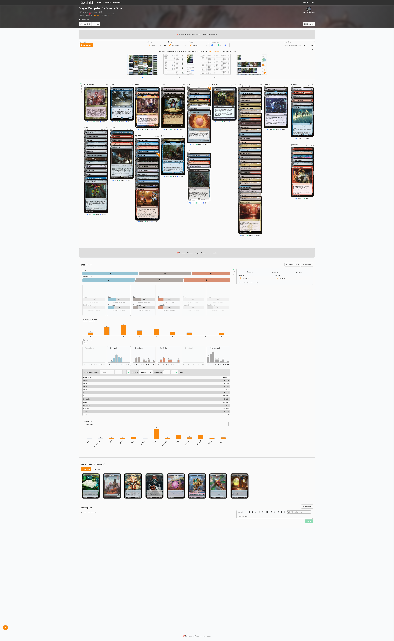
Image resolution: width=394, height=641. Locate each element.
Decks (99, 2)
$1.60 (206, 203)
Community (107, 2)
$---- (219, 122)
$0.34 (97, 122)
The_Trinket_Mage (308, 12)
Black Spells (139, 348)
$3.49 (116, 122)
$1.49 (270, 129)
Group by (171, 42)
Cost (84, 270)
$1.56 (129, 180)
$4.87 (200, 144)
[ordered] (267, 512)
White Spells (89, 348)
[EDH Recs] (81, 92)
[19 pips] (110, 273)
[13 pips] (211, 273)
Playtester (310, 24)
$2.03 (155, 222)
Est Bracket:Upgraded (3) (106, 14)
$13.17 (251, 235)
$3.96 (122, 122)
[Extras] (81, 95)
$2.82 (181, 129)
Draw (132, 442)
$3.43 (148, 222)
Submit (309, 521)
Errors (93, 14)
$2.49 (141, 222)
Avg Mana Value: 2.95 (89, 319)
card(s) (181, 372)
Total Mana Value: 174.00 (88, 321)
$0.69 (167, 176)
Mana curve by (87, 340)
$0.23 (103, 214)
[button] (242, 512)
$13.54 (258, 235)
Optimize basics (293, 264)
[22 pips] (207, 280)
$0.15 (181, 176)
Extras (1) (97, 469)
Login (312, 2)
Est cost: (92, 16)
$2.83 (174, 129)
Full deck (299, 272)
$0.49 (148, 129)
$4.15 (206, 144)
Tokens (210, 442)
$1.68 (200, 203)
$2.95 (129, 122)
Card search (87, 45)
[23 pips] (159, 280)
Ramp (177, 442)
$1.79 (299, 198)
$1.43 (307, 198)
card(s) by (134, 372)
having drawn (158, 372)
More (97, 24)
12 (107, 326)
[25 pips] (108, 280)
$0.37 (155, 129)
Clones (87, 442)
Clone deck (86, 24)
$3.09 (122, 180)
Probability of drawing (91, 372)
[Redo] (81, 89)
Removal (198, 442)
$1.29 (299, 138)
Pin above (308, 264)
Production (86, 276)
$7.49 (193, 144)
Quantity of (88, 421)
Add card (83, 42)
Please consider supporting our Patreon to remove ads (198, 34)
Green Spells (189, 348)
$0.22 (103, 122)
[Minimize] (314, 41)
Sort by (191, 42)
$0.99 (90, 122)
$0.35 (97, 214)
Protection (164, 443)
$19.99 (244, 235)
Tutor (222, 442)
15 (123, 324)
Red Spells (163, 348)
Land (155, 442)
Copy (110, 442)
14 (178, 434)
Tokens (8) (86, 469)
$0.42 (307, 138)
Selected (275, 272)
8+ (222, 337)
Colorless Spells (215, 348)
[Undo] (81, 86)
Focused (250, 272)
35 (156, 427)
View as (149, 42)
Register (305, 2)
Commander (97, 443)
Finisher (143, 442)
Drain (121, 442)
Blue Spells (114, 348)
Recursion (187, 443)
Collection (117, 2)
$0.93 (283, 129)
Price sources (213, 42)
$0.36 (174, 176)
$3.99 (116, 180)
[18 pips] (165, 273)
